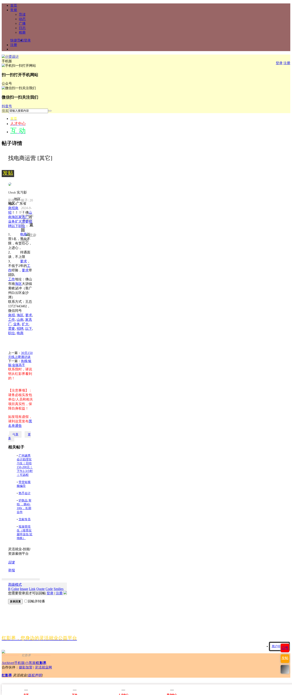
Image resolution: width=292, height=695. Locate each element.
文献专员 (25, 519)
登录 (27, 40)
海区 (15, 217)
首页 (13, 5)
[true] (50, 110)
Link (32, 589)
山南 (20, 319)
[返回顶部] (285, 669)
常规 (13, 10)
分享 (15, 434)
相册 (22, 32)
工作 (11, 279)
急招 (11, 208)
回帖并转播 (36, 601)
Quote (40, 589)
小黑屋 (30, 663)
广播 (22, 23)
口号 (285, 648)
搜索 (5, 110)
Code (49, 589)
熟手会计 (25, 493)
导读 (22, 14)
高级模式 (15, 584)
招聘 (20, 328)
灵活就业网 (43, 667)
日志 (22, 28)
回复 (11, 562)
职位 (21, 226)
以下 (15, 226)
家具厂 (23, 217)
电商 (23, 234)
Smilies (58, 589)
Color (15, 589)
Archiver (8, 663)
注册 (13, 45)
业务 (11, 221)
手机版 (19, 663)
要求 (23, 261)
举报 (11, 570)
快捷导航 (17, 40)
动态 (22, 19)
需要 (25, 221)
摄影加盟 (25, 667)
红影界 (41, 663)
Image (24, 589)
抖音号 (7, 106)
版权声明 (34, 675)
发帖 (285, 658)
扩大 (18, 221)
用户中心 (278, 646)
